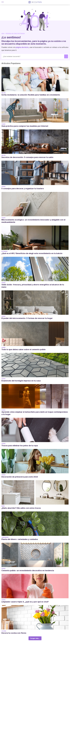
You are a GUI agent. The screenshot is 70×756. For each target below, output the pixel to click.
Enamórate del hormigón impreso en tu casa (21, 381)
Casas (3, 124)
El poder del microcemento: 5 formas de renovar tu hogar (27, 318)
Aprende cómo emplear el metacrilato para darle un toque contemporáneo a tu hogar (34, 413)
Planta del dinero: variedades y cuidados (19, 539)
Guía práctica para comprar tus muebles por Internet (24, 126)
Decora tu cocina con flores (13, 633)
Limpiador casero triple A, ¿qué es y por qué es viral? (25, 602)
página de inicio (22, 47)
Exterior (4, 251)
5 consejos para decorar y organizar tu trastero (22, 188)
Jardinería (4, 537)
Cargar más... (35, 638)
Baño (3, 506)
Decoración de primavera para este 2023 (19, 477)
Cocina (3, 631)
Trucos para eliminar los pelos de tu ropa (19, 445)
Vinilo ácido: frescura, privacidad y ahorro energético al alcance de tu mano (32, 286)
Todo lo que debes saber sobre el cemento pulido (23, 349)
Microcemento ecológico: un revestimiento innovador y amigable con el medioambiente (33, 221)
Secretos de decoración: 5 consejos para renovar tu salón (27, 157)
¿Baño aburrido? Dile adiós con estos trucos (21, 508)
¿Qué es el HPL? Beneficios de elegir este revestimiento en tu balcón (31, 253)
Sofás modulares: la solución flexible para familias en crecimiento (30, 95)
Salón (3, 93)
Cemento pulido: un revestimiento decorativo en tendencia (27, 570)
